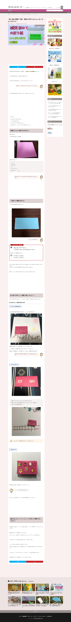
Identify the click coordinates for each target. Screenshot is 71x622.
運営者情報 (27, 7)
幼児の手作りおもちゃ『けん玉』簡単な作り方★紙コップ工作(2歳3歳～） (42, 605)
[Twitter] (17, 67)
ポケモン (13, 10)
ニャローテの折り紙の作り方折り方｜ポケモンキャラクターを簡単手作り (54, 117)
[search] (62, 10)
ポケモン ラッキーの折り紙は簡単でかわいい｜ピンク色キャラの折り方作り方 (54, 113)
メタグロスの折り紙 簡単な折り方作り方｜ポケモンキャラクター (54, 106)
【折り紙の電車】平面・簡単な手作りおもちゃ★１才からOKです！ (29, 14)
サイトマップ (37, 7)
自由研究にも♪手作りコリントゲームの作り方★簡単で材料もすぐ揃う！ (28, 593)
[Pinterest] (34, 67)
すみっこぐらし (17, 10)
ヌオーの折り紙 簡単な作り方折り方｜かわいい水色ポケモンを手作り (54, 110)
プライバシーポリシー (43, 7)
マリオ (24, 10)
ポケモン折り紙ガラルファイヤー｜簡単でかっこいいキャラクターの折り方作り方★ (54, 103)
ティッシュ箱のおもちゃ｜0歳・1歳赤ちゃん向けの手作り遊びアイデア (14, 605)
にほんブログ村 (49, 133)
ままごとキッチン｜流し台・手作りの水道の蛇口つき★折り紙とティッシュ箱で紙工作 (42, 593)
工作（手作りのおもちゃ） (15, 14)
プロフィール (32, 7)
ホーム (24, 7)
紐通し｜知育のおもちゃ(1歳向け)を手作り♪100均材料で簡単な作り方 (56, 605)
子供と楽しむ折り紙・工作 (15, 7)
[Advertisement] (26, 55)
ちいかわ (21, 10)
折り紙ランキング (50, 129)
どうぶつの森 (28, 10)
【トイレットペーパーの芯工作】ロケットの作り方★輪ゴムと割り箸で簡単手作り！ (28, 605)
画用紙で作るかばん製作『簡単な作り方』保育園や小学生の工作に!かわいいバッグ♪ (14, 593)
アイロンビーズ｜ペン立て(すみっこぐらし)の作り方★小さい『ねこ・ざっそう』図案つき (56, 593)
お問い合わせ (50, 7)
